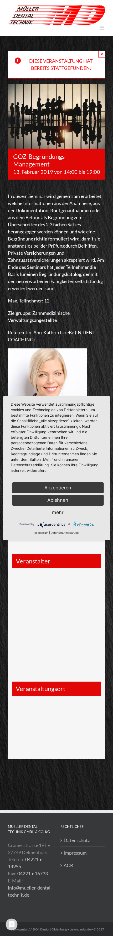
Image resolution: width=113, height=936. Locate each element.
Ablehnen (57, 500)
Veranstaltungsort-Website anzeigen (41, 739)
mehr (58, 512)
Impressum (75, 853)
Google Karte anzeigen (34, 720)
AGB (68, 865)
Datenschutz (77, 840)
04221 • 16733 (32, 873)
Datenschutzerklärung (65, 532)
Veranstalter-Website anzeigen (37, 608)
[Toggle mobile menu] (102, 27)
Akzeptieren (57, 487)
